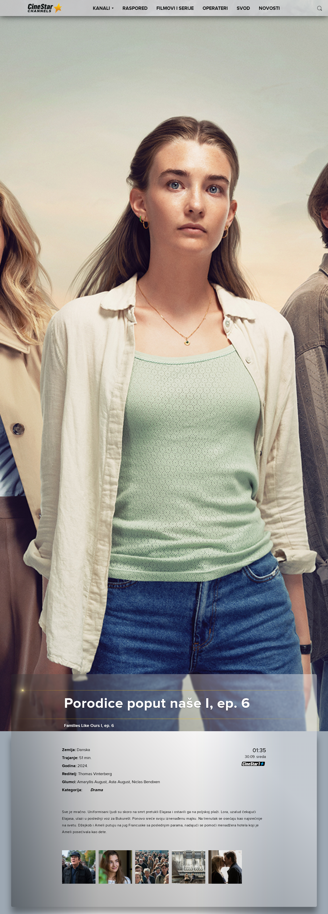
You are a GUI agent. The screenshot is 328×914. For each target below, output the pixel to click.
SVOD (243, 8)
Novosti (269, 8)
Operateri (215, 8)
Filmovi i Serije (175, 8)
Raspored (134, 8)
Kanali (101, 8)
